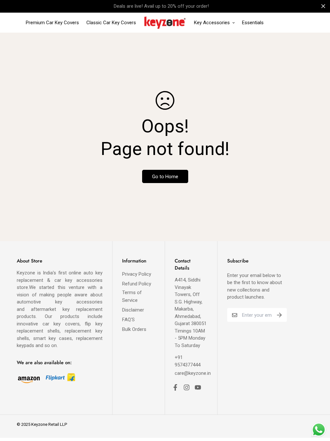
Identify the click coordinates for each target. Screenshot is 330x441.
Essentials (253, 23)
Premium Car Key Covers (52, 23)
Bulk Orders (134, 329)
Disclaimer (133, 310)
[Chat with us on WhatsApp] (319, 430)
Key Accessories (212, 23)
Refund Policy (136, 284)
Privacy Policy (136, 274)
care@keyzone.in (193, 373)
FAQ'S (128, 320)
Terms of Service (132, 296)
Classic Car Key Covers (111, 23)
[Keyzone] (165, 23)
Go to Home (165, 176)
